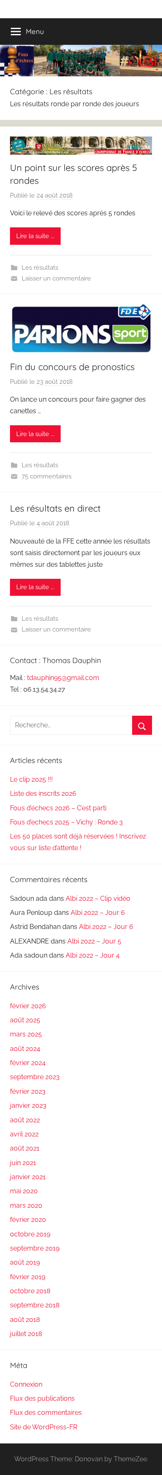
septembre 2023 (35, 1077)
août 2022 (25, 1120)
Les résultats (40, 267)
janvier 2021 (28, 1177)
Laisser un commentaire (56, 278)
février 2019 (27, 1277)
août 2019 (25, 1262)
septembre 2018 (34, 1305)
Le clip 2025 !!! (31, 779)
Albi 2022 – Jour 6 (98, 913)
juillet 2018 (26, 1334)
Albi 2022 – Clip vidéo (98, 898)
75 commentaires (46, 476)
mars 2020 (26, 1205)
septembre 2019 (34, 1248)
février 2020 (28, 1220)
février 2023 (28, 1091)
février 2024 (28, 1063)
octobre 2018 (30, 1291)
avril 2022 (24, 1134)
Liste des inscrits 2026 (43, 793)
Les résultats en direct (55, 508)
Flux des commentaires (46, 1412)
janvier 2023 (28, 1105)
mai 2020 (24, 1191)
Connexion (26, 1384)
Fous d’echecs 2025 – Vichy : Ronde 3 (66, 822)
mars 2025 (26, 1034)
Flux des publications (42, 1398)
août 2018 (25, 1320)
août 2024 (25, 1049)
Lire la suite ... (35, 236)
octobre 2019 (30, 1234)
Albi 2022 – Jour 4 (93, 955)
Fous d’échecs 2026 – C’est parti (58, 808)
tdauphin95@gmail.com (63, 678)
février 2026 (28, 1006)
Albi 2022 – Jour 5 (94, 941)
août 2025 (25, 1020)
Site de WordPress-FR (43, 1427)
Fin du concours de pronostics (72, 367)
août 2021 (24, 1148)
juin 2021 (23, 1163)
